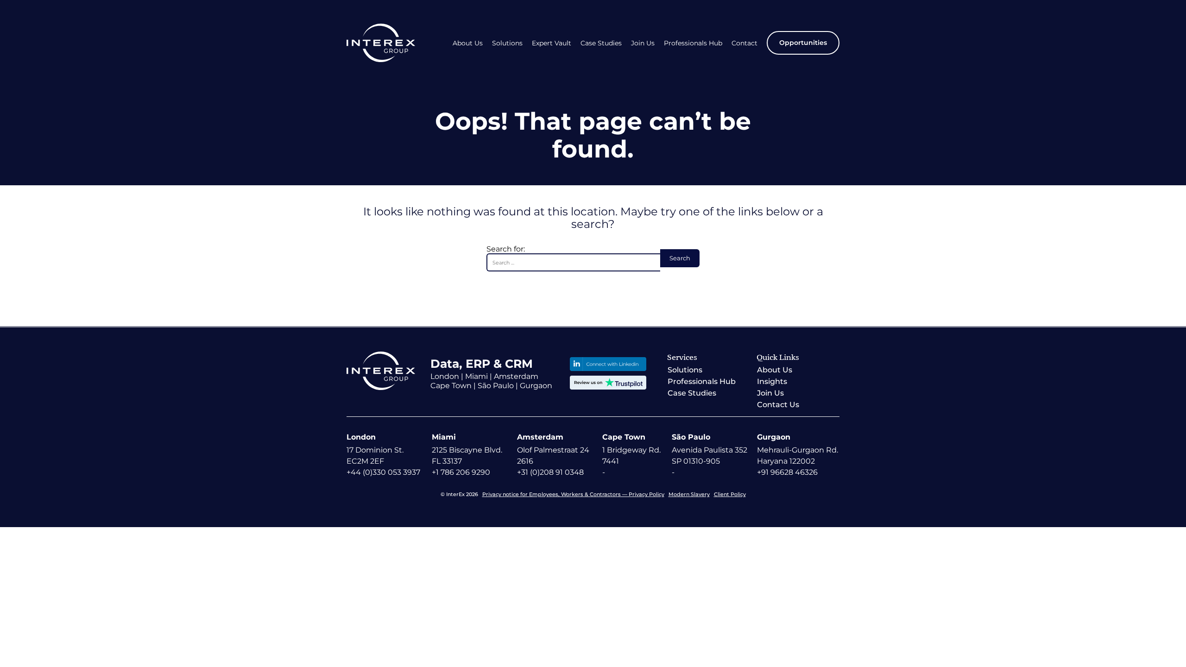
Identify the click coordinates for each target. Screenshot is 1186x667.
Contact (744, 43)
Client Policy (730, 494)
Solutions (507, 43)
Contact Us (778, 404)
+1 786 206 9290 (461, 472)
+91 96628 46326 (787, 472)
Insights (772, 381)
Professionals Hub (693, 43)
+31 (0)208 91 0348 (550, 472)
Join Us (643, 43)
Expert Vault (551, 43)
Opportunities (803, 42)
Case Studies (601, 43)
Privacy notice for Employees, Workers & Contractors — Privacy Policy (573, 494)
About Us (468, 43)
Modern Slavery (689, 494)
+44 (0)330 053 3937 (383, 472)
